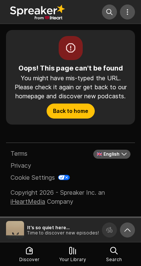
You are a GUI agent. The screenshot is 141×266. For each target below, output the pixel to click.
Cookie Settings (33, 177)
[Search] (109, 12)
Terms (19, 153)
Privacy (21, 165)
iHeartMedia (28, 201)
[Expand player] (127, 229)
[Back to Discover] (37, 12)
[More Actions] (127, 12)
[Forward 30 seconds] (109, 229)
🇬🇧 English (108, 154)
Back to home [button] (70, 111)
